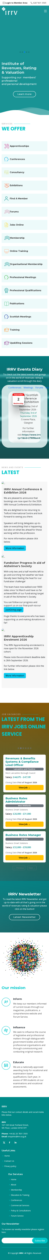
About (13, 1185)
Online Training (19, 251)
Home (7, 1156)
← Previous (19, 868)
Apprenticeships (19, 146)
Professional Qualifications (25, 290)
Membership (17, 238)
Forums (14, 211)
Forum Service (17, 1216)
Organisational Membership (26, 264)
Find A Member (19, 198)
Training (15, 329)
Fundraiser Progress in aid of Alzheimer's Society (24, 564)
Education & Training (20, 1195)
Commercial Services (20, 1205)
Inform (17, 999)
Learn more (24, 94)
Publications (17, 303)
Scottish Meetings (20, 316)
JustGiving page (14, 609)
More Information (15, 548)
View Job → (24, 787)
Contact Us (9, 1161)
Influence (19, 1027)
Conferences (17, 159)
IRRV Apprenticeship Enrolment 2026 (19, 638)
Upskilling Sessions (21, 343)
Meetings (28, 387)
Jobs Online (17, 225)
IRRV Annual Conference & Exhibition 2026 (23, 491)
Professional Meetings (23, 277)
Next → (32, 868)
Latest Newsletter (24, 917)
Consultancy (17, 172)
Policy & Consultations (21, 1211)
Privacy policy (10, 1166)
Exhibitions (16, 185)
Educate (18, 1062)
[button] (20, 52)
